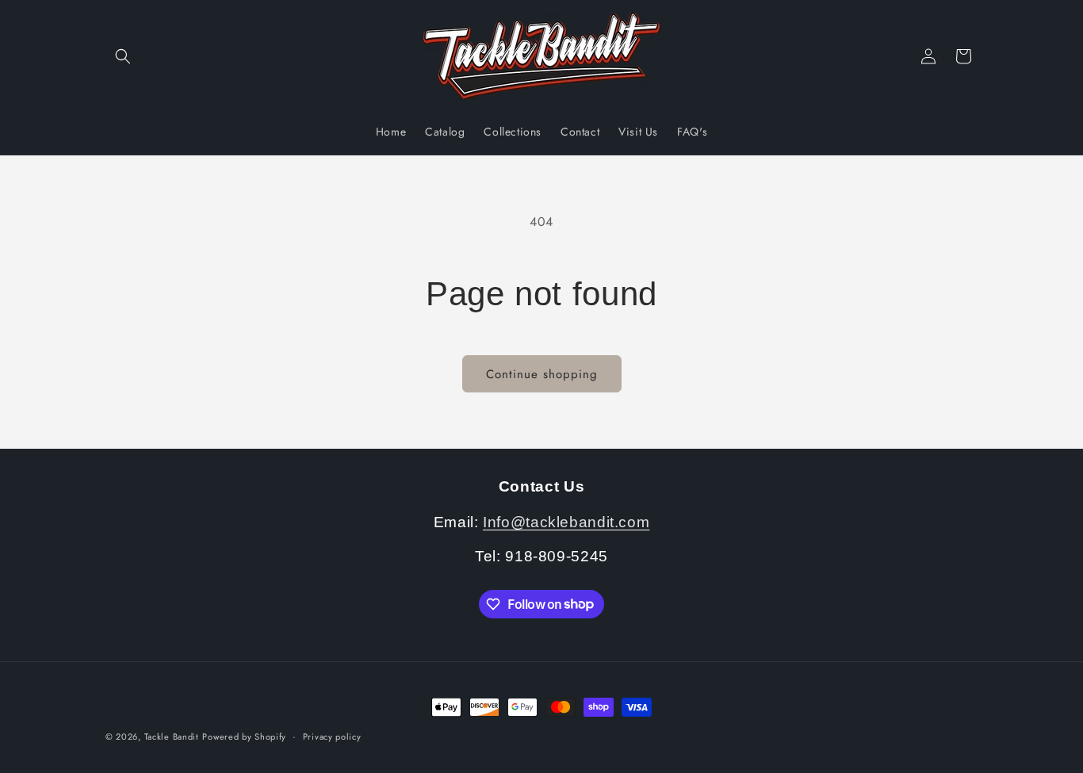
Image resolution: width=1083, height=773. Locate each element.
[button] (122, 56)
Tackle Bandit (171, 736)
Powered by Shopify (244, 736)
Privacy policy (332, 735)
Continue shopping (542, 374)
